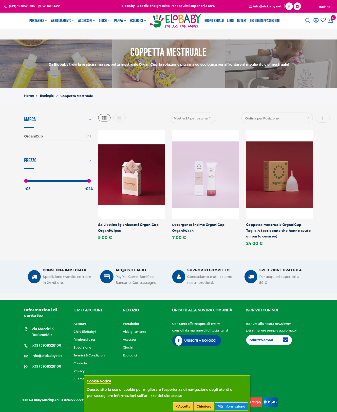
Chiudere (204, 406)
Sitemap (80, 379)
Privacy (79, 371)
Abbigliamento (134, 331)
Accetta (184, 406)
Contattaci (82, 363)
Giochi (128, 347)
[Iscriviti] (285, 340)
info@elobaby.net (47, 355)
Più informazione (231, 406)
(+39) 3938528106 (22, 6)
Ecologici (47, 96)
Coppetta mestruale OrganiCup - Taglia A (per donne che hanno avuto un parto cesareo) (278, 230)
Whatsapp (50, 6)
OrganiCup (33, 136)
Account (80, 323)
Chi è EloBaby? (85, 331)
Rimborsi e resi (85, 339)
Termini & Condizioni (90, 355)
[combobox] (308, 20)
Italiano (325, 6)
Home (29, 96)
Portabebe (131, 323)
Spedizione (82, 347)
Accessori (130, 339)
